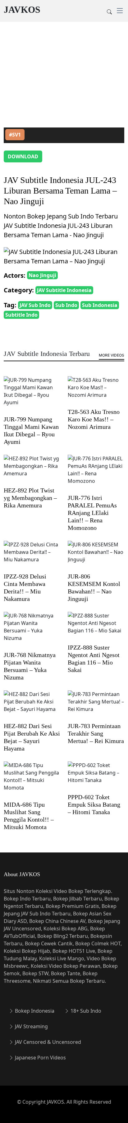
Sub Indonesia (99, 305)
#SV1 (15, 134)
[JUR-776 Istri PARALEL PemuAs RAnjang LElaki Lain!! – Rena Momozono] (96, 474)
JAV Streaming (31, 1026)
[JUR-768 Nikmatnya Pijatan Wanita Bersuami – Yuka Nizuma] (32, 631)
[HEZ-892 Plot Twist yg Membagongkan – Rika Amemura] (32, 470)
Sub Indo (66, 305)
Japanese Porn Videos (40, 1057)
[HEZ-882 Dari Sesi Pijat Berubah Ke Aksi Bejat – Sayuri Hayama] (32, 706)
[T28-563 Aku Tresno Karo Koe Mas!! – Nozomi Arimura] (96, 391)
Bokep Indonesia (34, 1010)
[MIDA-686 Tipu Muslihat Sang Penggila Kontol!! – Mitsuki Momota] (32, 780)
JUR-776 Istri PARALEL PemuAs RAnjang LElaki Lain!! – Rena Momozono (92, 512)
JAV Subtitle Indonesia (64, 290)
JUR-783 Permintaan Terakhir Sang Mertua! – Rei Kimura (96, 733)
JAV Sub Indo (35, 305)
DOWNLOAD (23, 156)
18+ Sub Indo (85, 1010)
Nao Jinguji (42, 275)
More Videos (111, 355)
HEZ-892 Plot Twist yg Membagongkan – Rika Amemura (30, 498)
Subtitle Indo (21, 314)
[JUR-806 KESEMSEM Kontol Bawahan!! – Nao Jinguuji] (96, 556)
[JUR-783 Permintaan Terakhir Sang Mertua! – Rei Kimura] (96, 706)
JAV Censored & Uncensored (47, 1042)
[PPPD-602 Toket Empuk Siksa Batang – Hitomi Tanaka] (96, 777)
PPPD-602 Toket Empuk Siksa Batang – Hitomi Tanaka (94, 804)
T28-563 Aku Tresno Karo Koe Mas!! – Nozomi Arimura (94, 419)
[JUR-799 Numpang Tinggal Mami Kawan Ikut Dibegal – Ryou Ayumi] (32, 395)
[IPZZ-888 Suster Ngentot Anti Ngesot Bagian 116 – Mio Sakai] (96, 627)
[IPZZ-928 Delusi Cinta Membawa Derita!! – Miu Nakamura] (32, 556)
